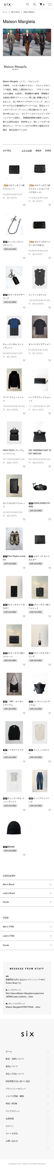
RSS (8, 1103)
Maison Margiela (29, 12)
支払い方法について (15, 1073)
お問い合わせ (12, 1140)
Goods (6, 901)
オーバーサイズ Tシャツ (40, 344)
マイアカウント (13, 1110)
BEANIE (11, 846)
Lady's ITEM (8, 935)
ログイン (10, 1125)
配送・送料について (15, 1058)
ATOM (14, 1103)
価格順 (38, 150)
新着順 (48, 150)
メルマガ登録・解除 (15, 1096)
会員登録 (10, 1118)
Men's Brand (15, 12)
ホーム (5, 12)
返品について (12, 1066)
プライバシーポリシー (16, 1088)
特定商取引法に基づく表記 (18, 1081)
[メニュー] (49, 4)
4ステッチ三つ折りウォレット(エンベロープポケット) (39, 189)
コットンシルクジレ (38, 294)
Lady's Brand (9, 893)
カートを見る (12, 1133)
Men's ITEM (8, 926)
